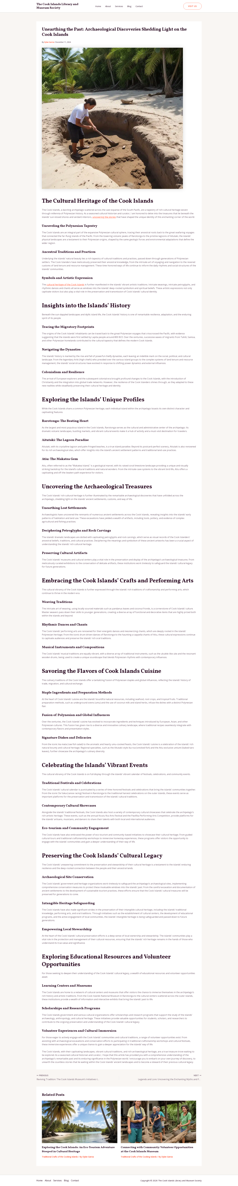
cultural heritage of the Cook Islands (65, 284)
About (108, 6)
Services (119, 6)
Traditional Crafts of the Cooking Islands (60, 1156)
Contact (139, 6)
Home (98, 6)
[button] (192, 6)
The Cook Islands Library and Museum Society (57, 6)
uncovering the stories (104, 217)
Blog (129, 6)
